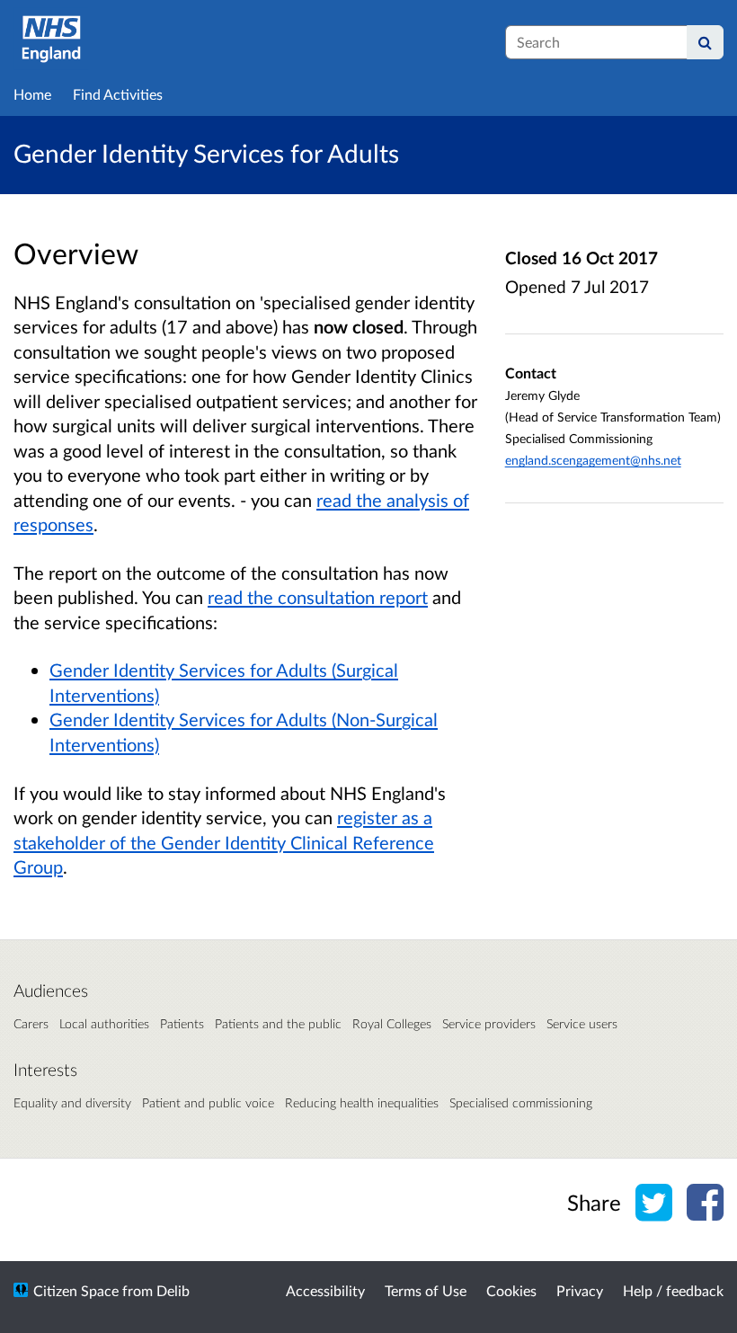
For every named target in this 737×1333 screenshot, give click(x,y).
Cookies (511, 1290)
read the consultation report (318, 597)
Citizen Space (76, 1290)
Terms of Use (425, 1290)
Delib (173, 1290)
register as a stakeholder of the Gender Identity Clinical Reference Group (223, 841)
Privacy (579, 1290)
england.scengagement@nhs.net (593, 459)
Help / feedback (673, 1290)
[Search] (705, 42)
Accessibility (325, 1290)
